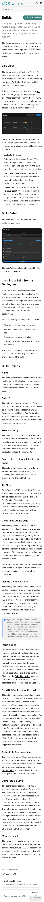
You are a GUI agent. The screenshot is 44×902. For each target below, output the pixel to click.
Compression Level (13, 780)
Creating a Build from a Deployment (17, 282)
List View (8, 65)
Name (5, 372)
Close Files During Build (15, 520)
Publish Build (9, 644)
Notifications (18, 715)
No (16, 874)
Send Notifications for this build (19, 690)
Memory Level (10, 836)
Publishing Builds (22, 676)
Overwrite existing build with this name (20, 461)
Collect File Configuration (16, 752)
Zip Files (6, 485)
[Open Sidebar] (41, 3)
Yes (7, 874)
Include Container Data (15, 581)
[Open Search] (37, 3)
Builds (4, 56)
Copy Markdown (34, 18)
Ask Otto (37, 898)
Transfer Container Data (12, 610)
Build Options (11, 366)
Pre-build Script (10, 430)
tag (38, 91)
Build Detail (9, 213)
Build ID (6, 398)
